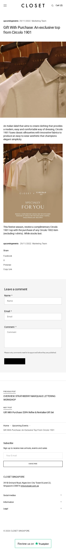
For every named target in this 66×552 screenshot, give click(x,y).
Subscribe (33, 464)
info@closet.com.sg (30, 486)
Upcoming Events (20, 426)
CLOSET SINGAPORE (20, 531)
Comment (9, 327)
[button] (5, 5)
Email (7, 311)
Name (7, 295)
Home (6, 426)
